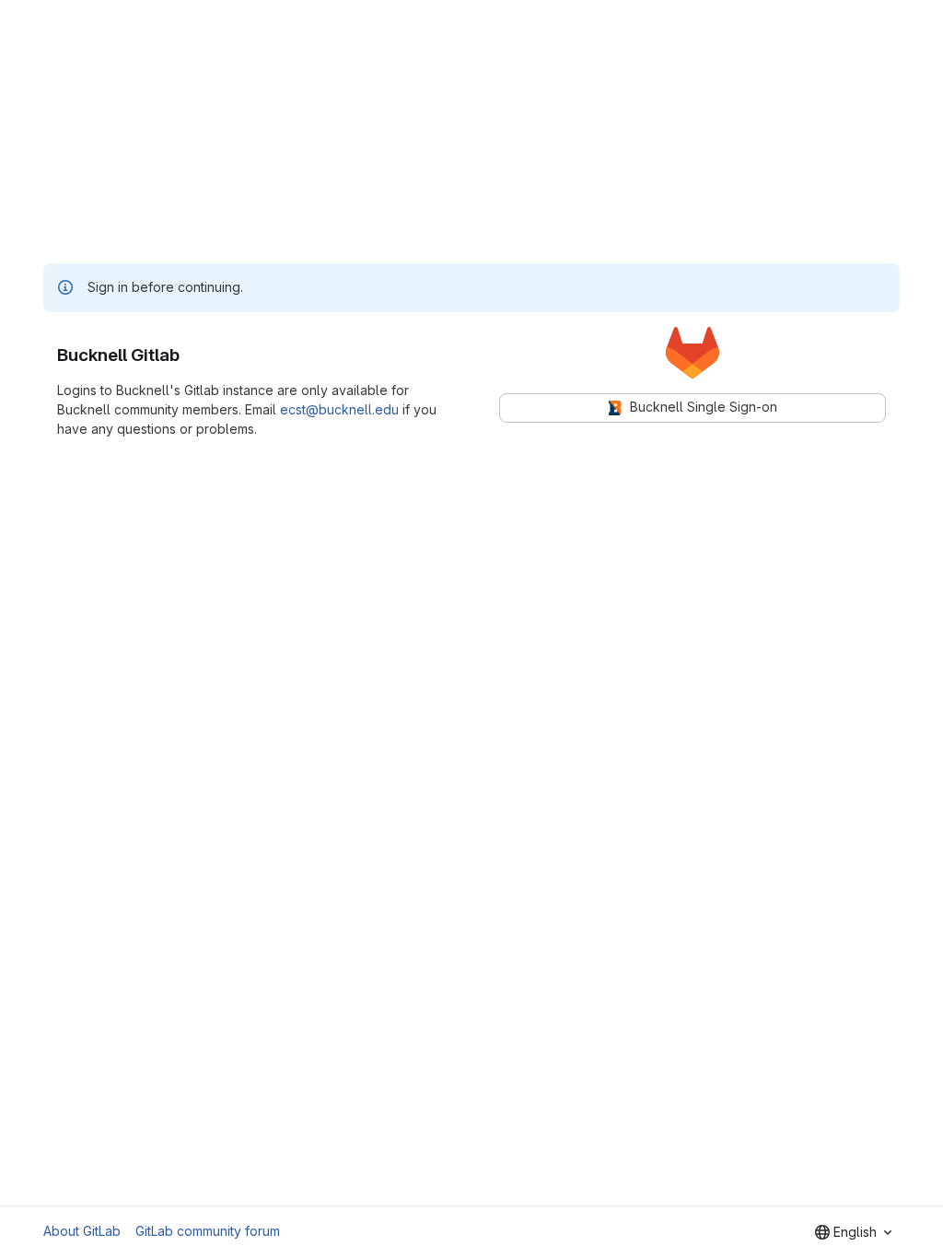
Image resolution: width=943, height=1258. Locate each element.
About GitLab (82, 1231)
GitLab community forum (207, 1231)
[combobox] (853, 1232)
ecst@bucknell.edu (339, 409)
